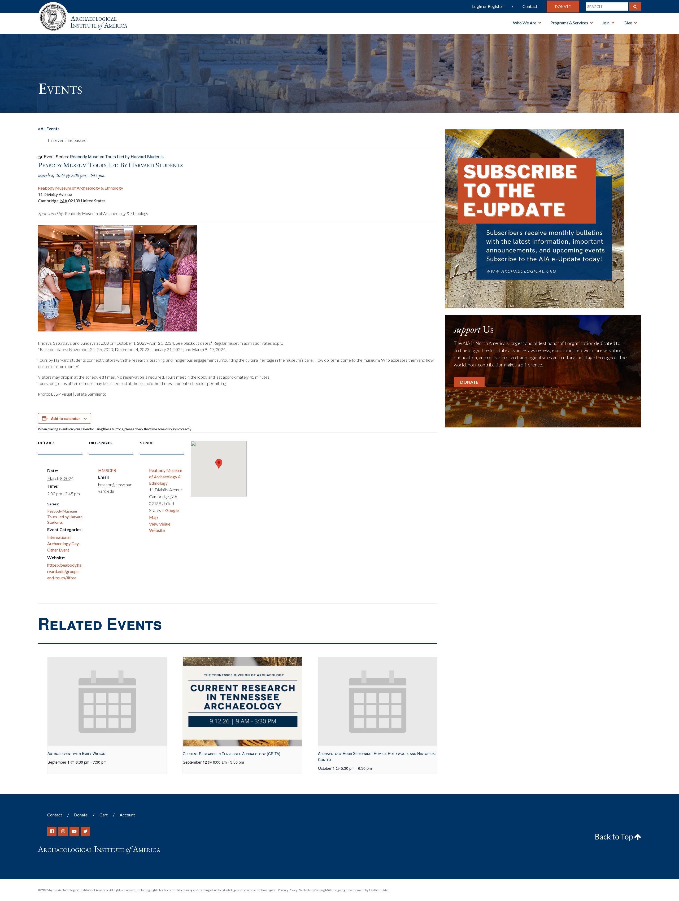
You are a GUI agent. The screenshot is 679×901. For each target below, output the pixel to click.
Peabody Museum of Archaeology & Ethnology (80, 187)
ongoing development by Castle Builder (361, 890)
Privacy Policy (287, 890)
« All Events (48, 128)
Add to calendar (65, 418)
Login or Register (487, 6)
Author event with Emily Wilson (76, 753)
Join (606, 22)
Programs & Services (569, 22)
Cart (103, 814)
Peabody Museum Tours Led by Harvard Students (64, 516)
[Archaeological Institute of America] (53, 15)
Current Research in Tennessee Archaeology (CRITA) (231, 753)
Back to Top (614, 836)
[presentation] (107, 701)
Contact (530, 6)
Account (127, 814)
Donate (563, 6)
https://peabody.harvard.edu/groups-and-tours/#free (64, 571)
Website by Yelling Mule (316, 890)
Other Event (58, 549)
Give (628, 22)
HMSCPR (107, 470)
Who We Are (524, 22)
